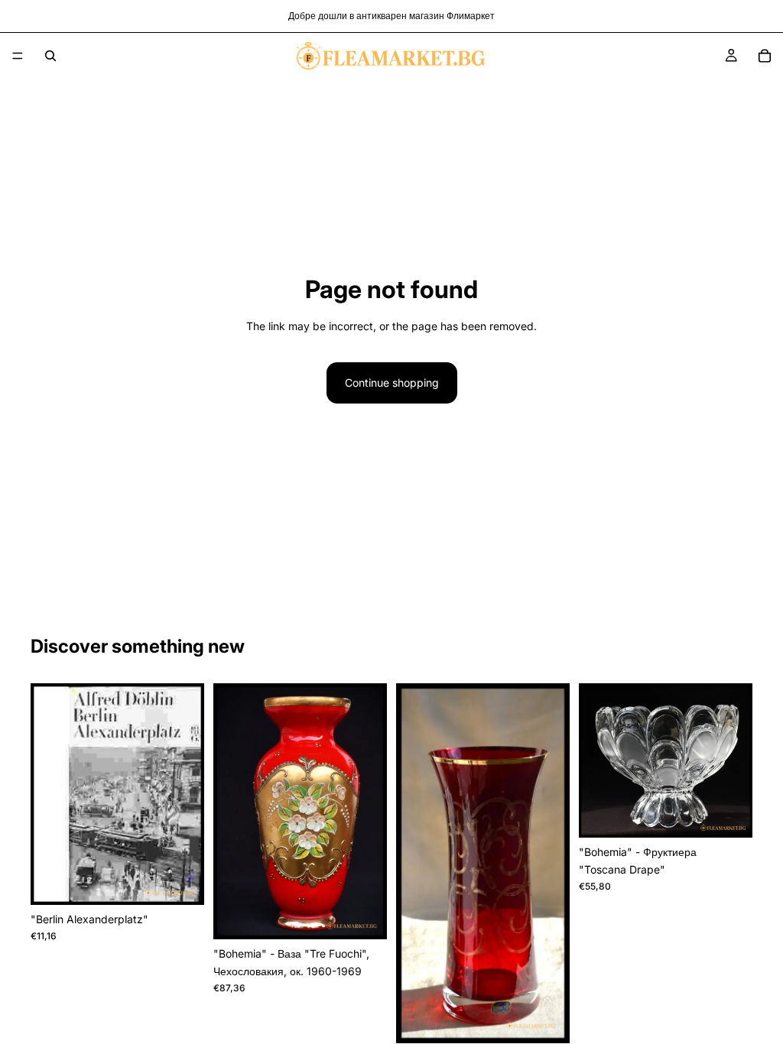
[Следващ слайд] (370, 811)
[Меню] (17, 55)
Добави (193, 880)
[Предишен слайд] (230, 811)
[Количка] (764, 56)
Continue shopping (392, 382)
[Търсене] (50, 56)
